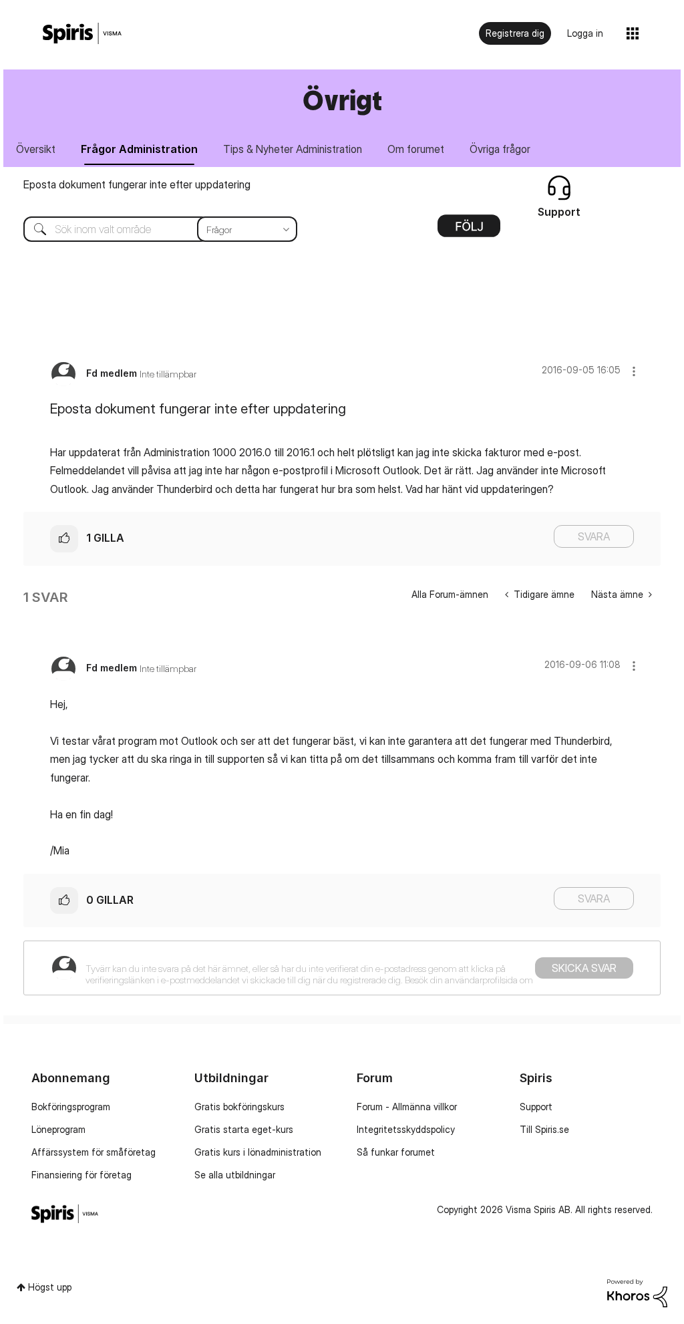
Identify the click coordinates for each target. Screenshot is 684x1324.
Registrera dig (515, 33)
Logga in (585, 33)
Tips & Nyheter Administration (292, 149)
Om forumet (415, 149)
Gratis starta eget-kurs (243, 1129)
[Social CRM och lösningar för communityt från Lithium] (637, 1292)
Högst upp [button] (49, 1287)
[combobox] (150, 229)
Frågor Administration (139, 149)
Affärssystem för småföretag (93, 1152)
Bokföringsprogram (70, 1106)
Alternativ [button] (469, 230)
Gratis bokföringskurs (239, 1106)
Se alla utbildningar (234, 1174)
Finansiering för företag (81, 1174)
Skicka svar (584, 968)
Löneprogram (58, 1129)
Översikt (35, 149)
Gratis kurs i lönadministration (257, 1152)
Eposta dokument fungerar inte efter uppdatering (136, 184)
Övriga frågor (500, 149)
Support (536, 1106)
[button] (634, 371)
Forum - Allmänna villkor (407, 1106)
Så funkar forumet (396, 1152)
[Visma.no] (82, 34)
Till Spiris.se (544, 1129)
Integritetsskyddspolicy (406, 1129)
